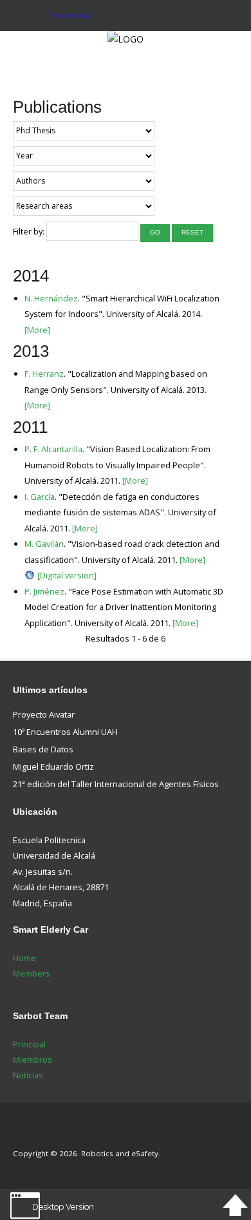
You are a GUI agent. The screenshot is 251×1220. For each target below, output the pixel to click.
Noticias (28, 1075)
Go (155, 232)
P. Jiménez (44, 591)
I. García (39, 496)
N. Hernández (51, 298)
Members (31, 973)
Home (24, 958)
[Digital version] (67, 575)
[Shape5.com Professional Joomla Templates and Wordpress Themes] (40, 1134)
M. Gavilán (44, 543)
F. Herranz (44, 373)
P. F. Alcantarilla (53, 449)
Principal (29, 1044)
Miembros (32, 1059)
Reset (192, 232)
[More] (37, 330)
